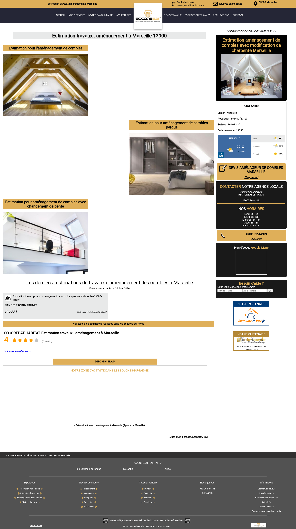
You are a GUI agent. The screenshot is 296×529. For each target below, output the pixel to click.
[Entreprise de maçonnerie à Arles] (96, 493)
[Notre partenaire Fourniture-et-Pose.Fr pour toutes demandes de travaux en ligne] (251, 323)
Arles (168, 468)
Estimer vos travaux (266, 489)
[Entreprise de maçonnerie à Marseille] (82, 493)
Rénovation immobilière (29, 489)
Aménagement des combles (29, 498)
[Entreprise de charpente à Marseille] (82, 498)
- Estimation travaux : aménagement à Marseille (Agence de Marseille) (109, 425)
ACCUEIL (60, 15)
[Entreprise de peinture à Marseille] (143, 489)
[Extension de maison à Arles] (40, 493)
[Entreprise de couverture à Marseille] (82, 502)
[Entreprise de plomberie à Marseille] (142, 498)
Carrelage (148, 502)
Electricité (148, 493)
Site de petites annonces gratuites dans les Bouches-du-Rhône (251, 347)
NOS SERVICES (76, 15)
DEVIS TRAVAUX (173, 15)
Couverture (89, 502)
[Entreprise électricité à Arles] (154, 493)
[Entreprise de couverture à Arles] (95, 502)
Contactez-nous (190, 3)
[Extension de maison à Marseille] (18, 493)
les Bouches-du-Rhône (88, 468)
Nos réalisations (266, 493)
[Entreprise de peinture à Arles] (153, 489)
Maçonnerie (89, 493)
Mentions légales (118, 520)
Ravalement (89, 506)
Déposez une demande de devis (266, 511)
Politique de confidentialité (170, 520)
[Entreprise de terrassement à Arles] (96, 489)
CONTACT (238, 15)
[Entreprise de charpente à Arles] (95, 498)
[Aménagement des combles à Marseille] (15, 498)
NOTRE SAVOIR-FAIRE (100, 15)
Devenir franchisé (266, 506)
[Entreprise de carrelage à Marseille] (142, 502)
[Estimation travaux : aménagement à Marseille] (155, 27)
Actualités (266, 502)
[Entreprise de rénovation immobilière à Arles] (42, 489)
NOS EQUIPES (123, 15)
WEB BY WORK (36, 525)
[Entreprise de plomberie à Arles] (154, 498)
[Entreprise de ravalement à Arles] (96, 506)
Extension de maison (29, 493)
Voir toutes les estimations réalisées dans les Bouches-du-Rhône (108, 323)
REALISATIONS (221, 15)
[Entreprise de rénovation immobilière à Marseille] (17, 489)
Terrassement (89, 489)
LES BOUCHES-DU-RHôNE (131, 370)
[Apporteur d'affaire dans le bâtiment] (106, 520)
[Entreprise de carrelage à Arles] (154, 502)
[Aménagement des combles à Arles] (44, 498)
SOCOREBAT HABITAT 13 (17, 455)
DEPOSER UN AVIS (105, 361)
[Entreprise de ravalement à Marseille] (82, 506)
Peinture (148, 489)
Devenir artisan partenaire (266, 498)
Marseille (128, 468)
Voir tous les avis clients (17, 351)
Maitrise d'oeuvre (29, 502)
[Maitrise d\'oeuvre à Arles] (39, 502)
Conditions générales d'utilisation (142, 520)
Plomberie (148, 498)
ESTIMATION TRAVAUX (197, 15)
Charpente (88, 498)
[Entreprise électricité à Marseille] (142, 493)
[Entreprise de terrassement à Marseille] (81, 489)
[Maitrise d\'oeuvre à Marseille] (20, 502)
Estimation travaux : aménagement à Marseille (50, 455)
